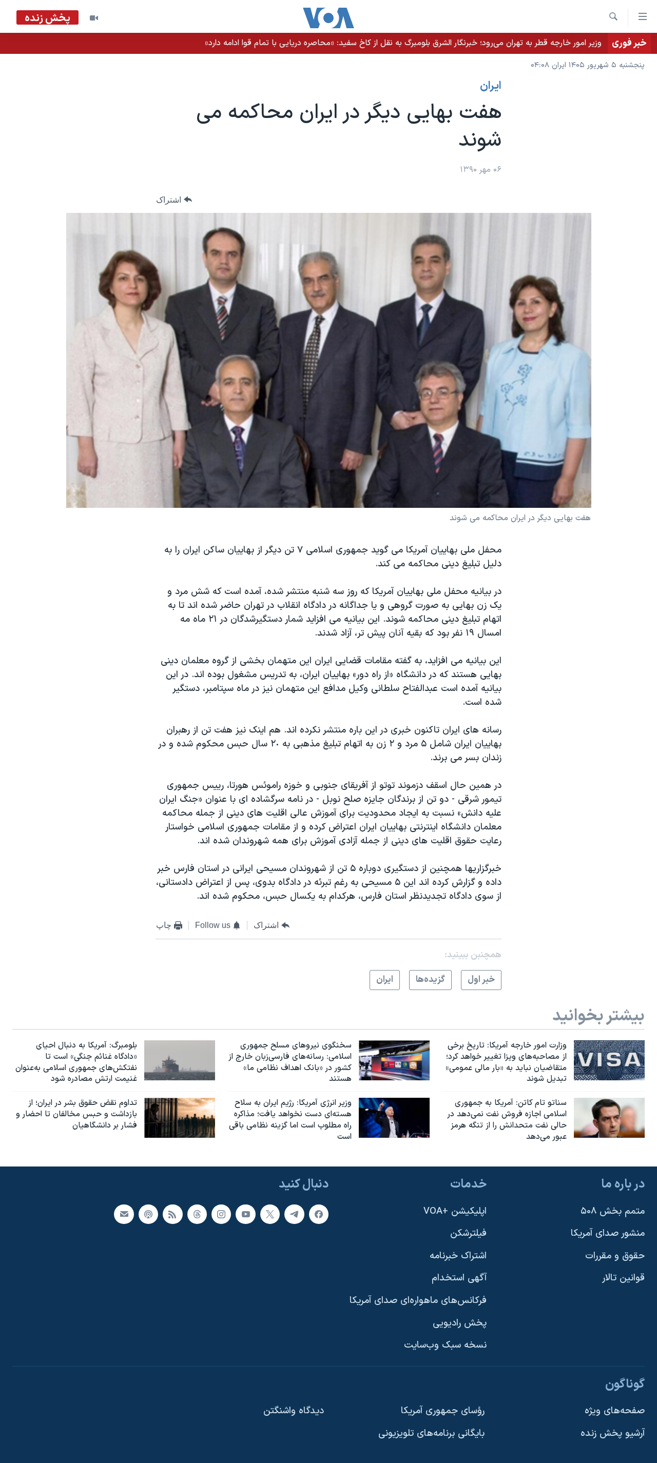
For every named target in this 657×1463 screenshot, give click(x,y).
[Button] (174, 200)
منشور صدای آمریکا (608, 1233)
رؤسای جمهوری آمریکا (443, 1411)
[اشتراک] (123, 1213)
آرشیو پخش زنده (613, 1433)
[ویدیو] (94, 18)
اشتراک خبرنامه (458, 1255)
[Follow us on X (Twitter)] (270, 1213)
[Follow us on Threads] (197, 1213)
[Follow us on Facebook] (318, 1213)
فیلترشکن (468, 1233)
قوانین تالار (623, 1278)
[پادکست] (148, 1213)
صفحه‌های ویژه (615, 1411)
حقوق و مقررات (615, 1255)
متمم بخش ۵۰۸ (613, 1211)
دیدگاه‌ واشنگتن (293, 1411)
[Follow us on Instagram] (221, 1213)
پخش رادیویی (460, 1323)
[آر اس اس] (172, 1213)
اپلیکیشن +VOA (455, 1211)
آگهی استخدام (459, 1278)
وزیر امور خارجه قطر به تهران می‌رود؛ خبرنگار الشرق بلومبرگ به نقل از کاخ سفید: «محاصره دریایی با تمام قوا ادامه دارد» (403, 43)
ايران (490, 86)
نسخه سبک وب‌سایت (445, 1345)
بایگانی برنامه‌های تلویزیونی (431, 1433)
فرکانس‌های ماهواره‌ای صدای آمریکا (418, 1301)
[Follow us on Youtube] (245, 1213)
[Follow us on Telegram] (294, 1213)
